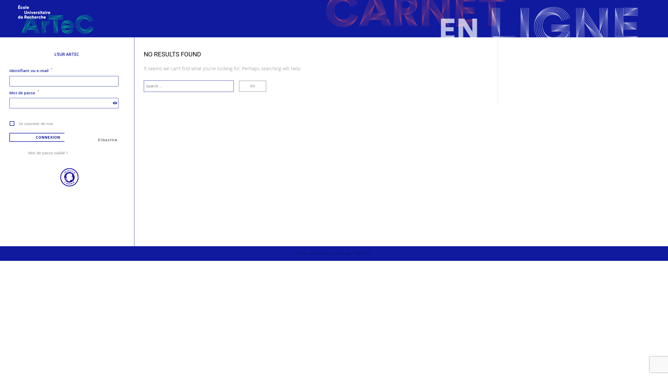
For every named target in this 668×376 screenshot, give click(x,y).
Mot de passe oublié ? (48, 152)
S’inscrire (107, 139)
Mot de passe (24, 92)
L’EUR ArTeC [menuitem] (67, 54)
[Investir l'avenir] (67, 185)
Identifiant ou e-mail (31, 70)
